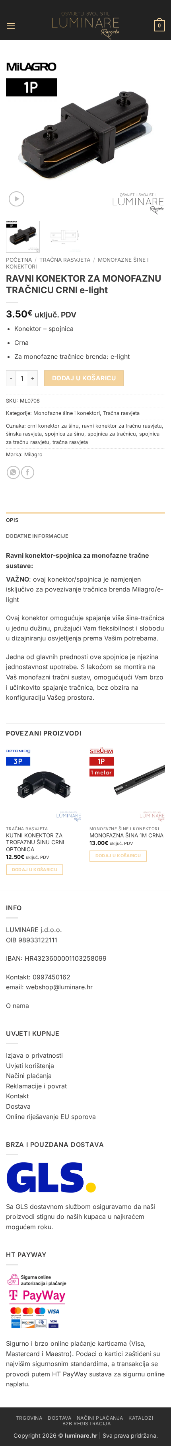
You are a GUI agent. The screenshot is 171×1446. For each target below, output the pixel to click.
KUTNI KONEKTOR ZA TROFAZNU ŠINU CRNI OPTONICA (35, 842)
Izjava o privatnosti (34, 1055)
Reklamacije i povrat (36, 1086)
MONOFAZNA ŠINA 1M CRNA (126, 835)
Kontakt (17, 1096)
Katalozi (140, 1418)
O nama (17, 1006)
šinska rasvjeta (24, 434)
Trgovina (29, 1418)
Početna (19, 260)
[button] (11, 25)
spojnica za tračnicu (111, 434)
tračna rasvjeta (70, 442)
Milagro (33, 454)
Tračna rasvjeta (64, 260)
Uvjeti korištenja (30, 1066)
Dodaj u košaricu (84, 378)
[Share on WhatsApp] (13, 472)
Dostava (18, 1106)
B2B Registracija (86, 1424)
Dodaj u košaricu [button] (34, 869)
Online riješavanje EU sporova (51, 1117)
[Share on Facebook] (27, 472)
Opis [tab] (12, 520)
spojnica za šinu (64, 434)
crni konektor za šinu (53, 426)
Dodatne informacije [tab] (37, 536)
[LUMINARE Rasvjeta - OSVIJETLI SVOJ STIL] (85, 26)
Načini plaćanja (29, 1076)
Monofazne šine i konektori (66, 413)
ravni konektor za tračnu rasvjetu (122, 426)
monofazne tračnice (54, 356)
